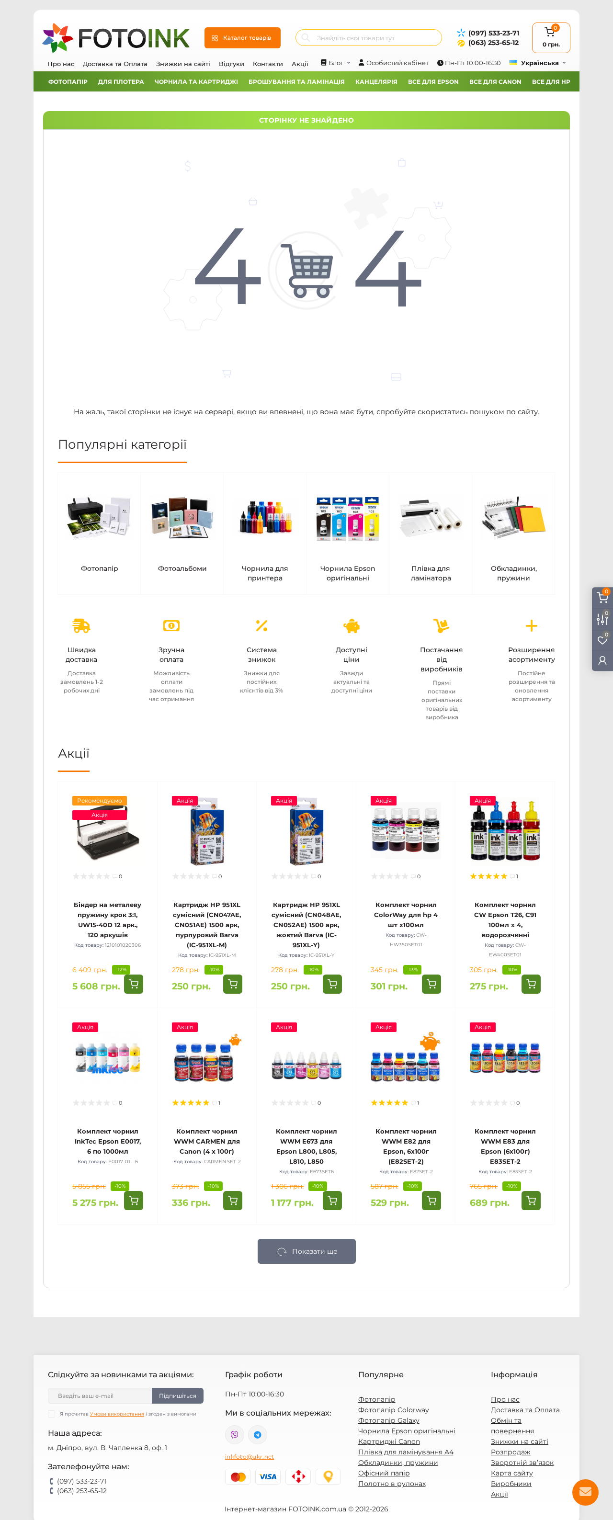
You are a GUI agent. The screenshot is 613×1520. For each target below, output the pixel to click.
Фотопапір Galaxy (389, 1420)
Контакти (268, 64)
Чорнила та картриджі (196, 81)
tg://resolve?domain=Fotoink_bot (257, 1434)
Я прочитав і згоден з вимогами (128, 1414)
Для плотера (121, 81)
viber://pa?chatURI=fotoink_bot (234, 1434)
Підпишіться (177, 1395)
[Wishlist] (143, 814)
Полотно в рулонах (392, 1483)
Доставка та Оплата (115, 64)
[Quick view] (143, 796)
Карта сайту (512, 1473)
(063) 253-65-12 (493, 42)
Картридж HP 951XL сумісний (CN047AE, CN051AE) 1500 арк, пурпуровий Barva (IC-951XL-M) (207, 925)
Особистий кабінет (397, 63)
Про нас (60, 64)
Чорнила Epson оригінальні (406, 1431)
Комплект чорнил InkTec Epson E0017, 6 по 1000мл (108, 1141)
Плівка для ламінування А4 (406, 1452)
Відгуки (231, 64)
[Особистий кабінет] (602, 660)
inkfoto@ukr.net (249, 1456)
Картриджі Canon (389, 1441)
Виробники (511, 1483)
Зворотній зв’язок (522, 1462)
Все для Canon (495, 81)
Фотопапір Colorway (393, 1410)
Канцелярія (376, 81)
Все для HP (551, 81)
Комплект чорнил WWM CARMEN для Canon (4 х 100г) (207, 1141)
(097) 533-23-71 (493, 33)
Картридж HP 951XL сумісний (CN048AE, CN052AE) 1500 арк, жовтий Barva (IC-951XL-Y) (306, 925)
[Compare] (143, 832)
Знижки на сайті (183, 64)
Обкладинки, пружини (398, 1462)
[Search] (306, 37)
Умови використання (117, 1414)
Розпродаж (511, 1452)
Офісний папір (384, 1473)
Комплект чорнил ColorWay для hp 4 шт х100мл (406, 915)
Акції (300, 64)
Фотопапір (68, 81)
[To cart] (133, 984)
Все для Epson (433, 81)
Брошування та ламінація (297, 81)
